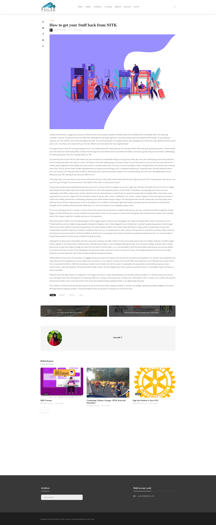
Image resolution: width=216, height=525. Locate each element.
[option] (62, 385)
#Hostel (72, 295)
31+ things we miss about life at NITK (69, 312)
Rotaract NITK (136, 403)
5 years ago (50, 403)
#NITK (81, 295)
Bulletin (127, 7)
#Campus (61, 295)
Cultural (108, 7)
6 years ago (63, 29)
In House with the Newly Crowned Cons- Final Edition (141, 312)
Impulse (118, 7)
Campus (88, 7)
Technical (98, 7)
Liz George (89, 405)
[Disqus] (108, 440)
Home (80, 7)
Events (136, 7)
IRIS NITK (43, 403)
